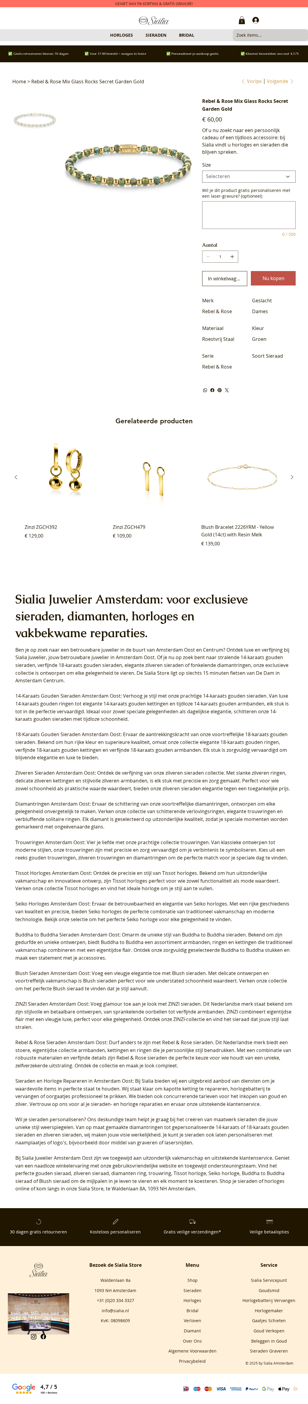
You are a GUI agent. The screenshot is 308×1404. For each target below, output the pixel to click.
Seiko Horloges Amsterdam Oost (52, 903)
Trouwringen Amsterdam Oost (49, 842)
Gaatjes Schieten (269, 1320)
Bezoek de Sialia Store (115, 1265)
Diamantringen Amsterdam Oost (52, 804)
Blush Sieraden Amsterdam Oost (52, 973)
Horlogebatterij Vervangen (268, 1300)
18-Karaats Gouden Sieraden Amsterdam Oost (68, 734)
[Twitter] (227, 390)
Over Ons (192, 1341)
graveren (147, 1142)
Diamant (192, 1331)
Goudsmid (269, 1290)
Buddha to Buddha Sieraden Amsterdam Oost (67, 934)
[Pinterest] (220, 390)
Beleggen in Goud (269, 1341)
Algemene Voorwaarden (192, 1351)
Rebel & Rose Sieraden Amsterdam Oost (60, 1042)
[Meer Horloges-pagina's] (136, 35)
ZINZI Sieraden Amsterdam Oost (51, 1004)
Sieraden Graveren (269, 1351)
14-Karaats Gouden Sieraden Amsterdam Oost (68, 696)
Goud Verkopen (269, 1331)
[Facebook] (212, 390)
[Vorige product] (16, 477)
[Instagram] (33, 1336)
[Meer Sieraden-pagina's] (169, 35)
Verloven (192, 1320)
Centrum (213, 649)
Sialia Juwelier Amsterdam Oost (57, 1158)
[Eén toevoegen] (232, 257)
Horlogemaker (269, 1310)
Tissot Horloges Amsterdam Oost (53, 873)
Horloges (192, 1300)
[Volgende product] (292, 477)
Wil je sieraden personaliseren (49, 1119)
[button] (242, 20)
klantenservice (255, 1158)
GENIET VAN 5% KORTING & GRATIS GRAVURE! (154, 3)
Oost (189, 649)
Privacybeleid (192, 1361)
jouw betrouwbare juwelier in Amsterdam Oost (101, 657)
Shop (192, 1280)
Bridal (192, 1310)
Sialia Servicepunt (269, 1280)
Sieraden (192, 1290)
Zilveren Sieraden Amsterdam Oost (55, 773)
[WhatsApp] (205, 390)
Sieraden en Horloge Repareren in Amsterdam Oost (74, 1081)
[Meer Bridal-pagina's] (197, 35)
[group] (154, 495)
